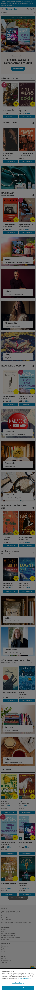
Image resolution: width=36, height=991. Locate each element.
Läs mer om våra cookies (24, 978)
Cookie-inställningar (18, 983)
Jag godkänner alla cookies (18, 988)
